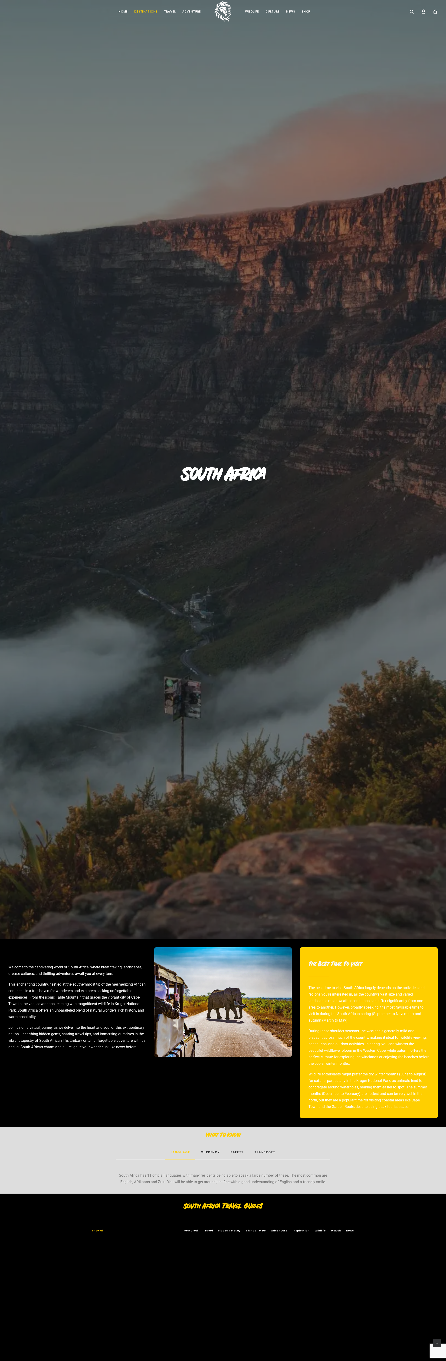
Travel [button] (208, 1230)
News (290, 11)
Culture (273, 11)
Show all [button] (97, 1230)
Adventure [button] (279, 1230)
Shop (306, 11)
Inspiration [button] (301, 1230)
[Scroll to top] (437, 1342)
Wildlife (252, 11)
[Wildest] (223, 11)
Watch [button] (336, 1230)
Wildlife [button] (320, 1230)
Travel (170, 11)
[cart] (434, 11)
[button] (415, 11)
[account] (425, 11)
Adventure (191, 11)
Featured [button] (191, 1230)
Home (123, 11)
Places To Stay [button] (229, 1230)
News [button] (350, 1230)
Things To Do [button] (256, 1230)
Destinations (145, 11)
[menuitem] (123, 11)
